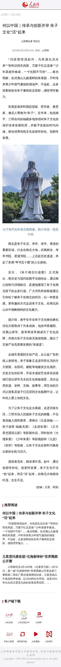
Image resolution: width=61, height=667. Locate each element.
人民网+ (38, 622)
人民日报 (9, 622)
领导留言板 (22, 641)
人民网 (3, 14)
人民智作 (49, 641)
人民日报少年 (24, 622)
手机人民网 (9, 641)
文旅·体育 (16, 14)
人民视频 (35, 641)
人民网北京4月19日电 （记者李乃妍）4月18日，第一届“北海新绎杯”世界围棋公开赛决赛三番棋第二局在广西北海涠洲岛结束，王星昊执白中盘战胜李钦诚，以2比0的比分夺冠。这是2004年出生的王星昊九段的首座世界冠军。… (30, 575)
